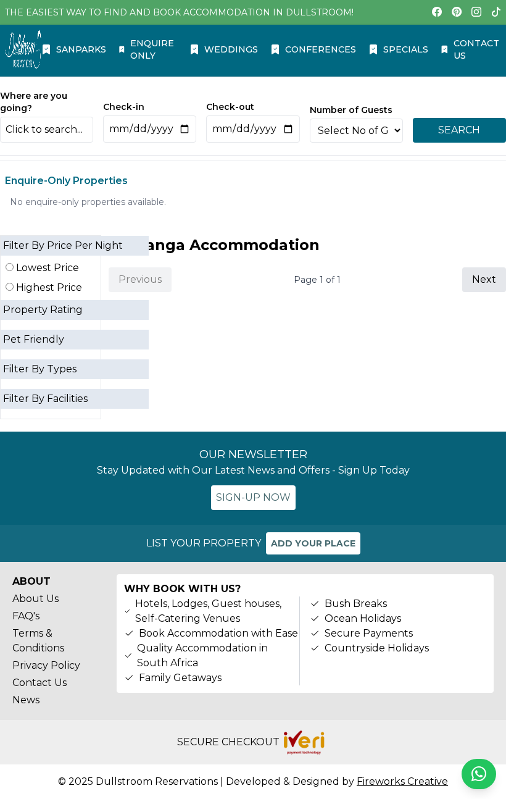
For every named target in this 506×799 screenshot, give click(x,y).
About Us (35, 598)
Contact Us (39, 682)
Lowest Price (46, 268)
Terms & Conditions (38, 640)
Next (484, 279)
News (25, 700)
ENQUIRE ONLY (152, 49)
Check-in (123, 106)
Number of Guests (351, 109)
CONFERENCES (320, 49)
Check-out (230, 106)
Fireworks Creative (402, 781)
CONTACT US (476, 49)
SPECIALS (405, 49)
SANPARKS (81, 49)
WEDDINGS (231, 49)
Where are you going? (33, 102)
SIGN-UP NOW (253, 497)
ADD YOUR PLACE (313, 543)
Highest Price (48, 287)
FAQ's (25, 616)
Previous (140, 279)
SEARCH (459, 130)
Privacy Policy (46, 665)
